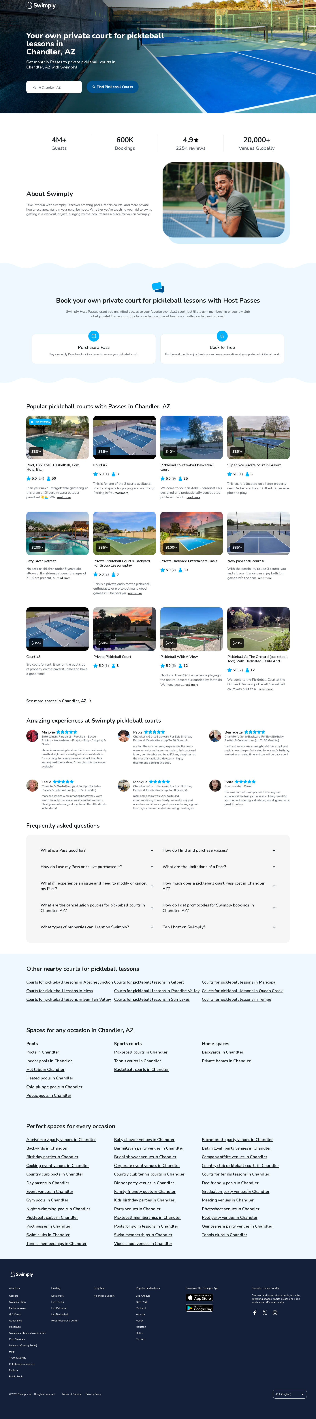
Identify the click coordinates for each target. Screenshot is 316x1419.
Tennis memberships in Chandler (56, 1243)
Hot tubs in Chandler (45, 1069)
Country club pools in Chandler (54, 1174)
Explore (13, 1370)
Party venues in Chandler (137, 1209)
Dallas (140, 1333)
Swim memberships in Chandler (143, 1235)
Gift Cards (15, 1314)
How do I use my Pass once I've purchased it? (81, 867)
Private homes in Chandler (226, 1061)
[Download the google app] (199, 1308)
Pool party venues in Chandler (229, 1217)
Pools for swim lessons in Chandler (146, 1226)
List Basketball (60, 1314)
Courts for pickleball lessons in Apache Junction (69, 982)
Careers (13, 1296)
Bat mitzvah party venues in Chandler (236, 1148)
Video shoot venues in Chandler (143, 1243)
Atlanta (140, 1314)
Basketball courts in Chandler (141, 1069)
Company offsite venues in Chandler (234, 1157)
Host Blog (15, 1327)
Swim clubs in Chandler (48, 1235)
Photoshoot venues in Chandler (230, 1209)
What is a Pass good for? (63, 850)
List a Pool (57, 1296)
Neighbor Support (104, 1296)
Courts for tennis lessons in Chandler (235, 1174)
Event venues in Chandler (49, 1191)
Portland (141, 1308)
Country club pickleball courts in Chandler (240, 1165)
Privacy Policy (93, 1394)
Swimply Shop (17, 1302)
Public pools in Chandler (48, 1095)
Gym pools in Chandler (47, 1200)
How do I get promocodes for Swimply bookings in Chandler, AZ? (208, 907)
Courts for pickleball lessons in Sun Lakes (152, 999)
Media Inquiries (18, 1308)
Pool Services (17, 1339)
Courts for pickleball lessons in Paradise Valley (156, 991)
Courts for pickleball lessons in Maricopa (238, 982)
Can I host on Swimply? (184, 927)
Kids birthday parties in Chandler (144, 1200)
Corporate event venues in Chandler (147, 1165)
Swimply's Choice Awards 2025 (27, 1333)
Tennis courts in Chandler (137, 1061)
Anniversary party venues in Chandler (61, 1139)
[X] (265, 1313)
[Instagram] (275, 1313)
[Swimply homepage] (158, 5)
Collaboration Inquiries (22, 1364)
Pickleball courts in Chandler (141, 1052)
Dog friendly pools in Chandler (230, 1183)
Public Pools (16, 1376)
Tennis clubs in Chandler (224, 1235)
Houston (141, 1327)
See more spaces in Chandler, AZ (56, 701)
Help (12, 1351)
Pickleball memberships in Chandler (147, 1217)
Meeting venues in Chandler (227, 1200)
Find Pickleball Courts (115, 86)
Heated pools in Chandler (49, 1078)
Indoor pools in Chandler (49, 1061)
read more (64, 497)
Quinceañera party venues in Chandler (237, 1226)
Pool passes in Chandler (48, 1226)
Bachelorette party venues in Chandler (237, 1139)
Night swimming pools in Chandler (58, 1209)
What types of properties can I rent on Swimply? (85, 927)
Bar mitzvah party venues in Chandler (148, 1148)
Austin (140, 1320)
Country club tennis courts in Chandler (149, 1174)
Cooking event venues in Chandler (57, 1165)
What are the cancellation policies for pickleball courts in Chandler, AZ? (93, 907)
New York (141, 1302)
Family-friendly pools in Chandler (145, 1191)
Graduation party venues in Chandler (235, 1191)
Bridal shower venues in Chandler (145, 1157)
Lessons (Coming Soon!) (23, 1345)
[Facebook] (255, 1313)
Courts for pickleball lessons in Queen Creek (242, 991)
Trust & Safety (17, 1358)
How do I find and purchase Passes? (195, 850)
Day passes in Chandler (47, 1183)
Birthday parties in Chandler (52, 1157)
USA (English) (283, 1394)
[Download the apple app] (199, 1297)
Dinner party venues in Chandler (144, 1183)
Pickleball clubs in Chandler (52, 1217)
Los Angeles (143, 1296)
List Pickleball (59, 1308)
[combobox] (54, 87)
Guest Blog (15, 1320)
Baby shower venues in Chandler (144, 1139)
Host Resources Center (64, 1320)
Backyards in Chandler (222, 1052)
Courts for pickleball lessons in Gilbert (149, 982)
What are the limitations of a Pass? (194, 867)
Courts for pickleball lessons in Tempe (236, 999)
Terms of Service (71, 1394)
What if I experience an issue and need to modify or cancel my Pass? (94, 886)
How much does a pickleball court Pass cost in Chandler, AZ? (214, 886)
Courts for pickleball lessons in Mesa (59, 991)
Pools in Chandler (42, 1052)
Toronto (140, 1339)
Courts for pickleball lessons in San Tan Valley (68, 999)
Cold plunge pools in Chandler (54, 1087)
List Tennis (57, 1302)
